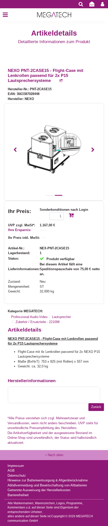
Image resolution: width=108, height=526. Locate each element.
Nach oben (55, 455)
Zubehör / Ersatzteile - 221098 (38, 322)
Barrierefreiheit (18, 495)
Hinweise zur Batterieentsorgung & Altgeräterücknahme (48, 480)
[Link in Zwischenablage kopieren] (58, 81)
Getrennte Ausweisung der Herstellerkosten (39, 490)
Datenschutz (17, 475)
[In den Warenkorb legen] (71, 215)
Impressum (16, 466)
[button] (15, 150)
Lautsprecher (61, 317)
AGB (11, 470)
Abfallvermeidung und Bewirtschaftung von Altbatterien (47, 485)
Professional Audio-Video (29, 317)
